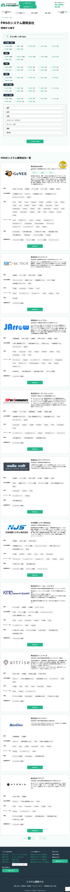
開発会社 (6, 17)
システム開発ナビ (35, 881)
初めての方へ (55, 851)
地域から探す (5, 854)
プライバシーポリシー (37, 886)
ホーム (2, 17)
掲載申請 (23, 886)
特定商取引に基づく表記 (50, 886)
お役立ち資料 (55, 854)
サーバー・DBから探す (18, 857)
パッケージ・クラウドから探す (19, 854)
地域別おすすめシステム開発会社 (38, 854)
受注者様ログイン (28, 7)
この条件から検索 (35, 141)
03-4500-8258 (59, 5)
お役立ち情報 (34, 13)
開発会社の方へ (56, 857)
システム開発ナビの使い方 (62, 12)
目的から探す (5, 859)
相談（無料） (48, 13)
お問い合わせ (28, 3)
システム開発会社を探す (6, 12)
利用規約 (29, 886)
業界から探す (5, 857)
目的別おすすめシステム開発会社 (38, 859)
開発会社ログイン (60, 861)
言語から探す (5, 862)
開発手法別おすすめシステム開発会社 (39, 862)
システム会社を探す (7, 851)
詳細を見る (35, 246)
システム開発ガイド (20, 13)
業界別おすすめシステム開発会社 (38, 857)
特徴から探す (15, 859)
